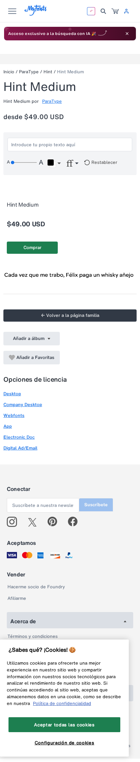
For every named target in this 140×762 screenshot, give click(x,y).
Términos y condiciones (32, 636)
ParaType (29, 72)
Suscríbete (96, 504)
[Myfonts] (35, 13)
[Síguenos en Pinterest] (55, 522)
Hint (47, 72)
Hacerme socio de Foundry (36, 587)
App (7, 426)
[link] (115, 11)
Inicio (8, 72)
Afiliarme (16, 598)
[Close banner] (127, 33)
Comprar (32, 247)
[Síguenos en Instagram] (14, 522)
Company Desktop (22, 404)
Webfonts (13, 415)
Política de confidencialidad (62, 703)
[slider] (24, 162)
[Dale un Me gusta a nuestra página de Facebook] (75, 522)
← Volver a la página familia (70, 315)
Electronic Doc (19, 437)
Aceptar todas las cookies (64, 724)
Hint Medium (70, 72)
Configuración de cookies (64, 742)
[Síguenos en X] (34, 522)
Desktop (12, 393)
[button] (54, 163)
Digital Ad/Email (20, 448)
